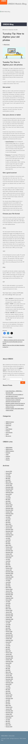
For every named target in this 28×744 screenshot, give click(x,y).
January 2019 (9, 612)
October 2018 (9, 617)
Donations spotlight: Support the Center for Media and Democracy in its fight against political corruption (15, 405)
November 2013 (9, 712)
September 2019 (9, 598)
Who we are (8, 436)
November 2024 (9, 489)
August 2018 (8, 621)
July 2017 (8, 643)
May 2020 (8, 584)
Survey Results (9, 432)
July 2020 (8, 580)
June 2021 (8, 561)
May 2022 (8, 541)
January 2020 (9, 591)
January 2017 (9, 654)
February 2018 (9, 631)
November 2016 (9, 658)
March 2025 (8, 482)
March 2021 (8, 566)
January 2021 (9, 570)
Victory (7, 434)
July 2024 (8, 496)
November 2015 (9, 679)
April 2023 (8, 522)
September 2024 (9, 492)
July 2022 (8, 538)
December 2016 (9, 656)
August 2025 (9, 473)
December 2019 (9, 592)
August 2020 (9, 578)
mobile (20, 368)
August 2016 (8, 663)
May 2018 (8, 626)
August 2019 (8, 599)
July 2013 (8, 719)
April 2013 (8, 723)
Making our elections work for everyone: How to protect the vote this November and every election (13, 341)
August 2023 (9, 515)
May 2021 (8, 563)
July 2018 (8, 622)
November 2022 (9, 531)
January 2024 (9, 506)
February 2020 (9, 589)
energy (4, 369)
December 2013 (9, 710)
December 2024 (9, 487)
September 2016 (9, 661)
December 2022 (9, 529)
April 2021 (8, 564)
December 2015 (9, 677)
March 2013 (8, 724)
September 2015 (9, 682)
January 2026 (9, 471)
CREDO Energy (9, 449)
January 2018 (9, 633)
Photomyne (8, 155)
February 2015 (9, 695)
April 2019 (8, 607)
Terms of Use (11, 735)
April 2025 (8, 480)
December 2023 (9, 508)
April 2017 (8, 649)
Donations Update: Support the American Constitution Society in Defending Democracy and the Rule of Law (15, 399)
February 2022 (9, 547)
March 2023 (8, 524)
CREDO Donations (10, 422)
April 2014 (8, 703)
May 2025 (8, 478)
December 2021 (9, 550)
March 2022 (8, 545)
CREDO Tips (8, 423)
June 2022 (8, 540)
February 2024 (9, 504)
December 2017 (9, 635)
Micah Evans (7, 44)
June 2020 (8, 582)
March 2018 (8, 629)
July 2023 (8, 517)
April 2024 (8, 501)
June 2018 (8, 624)
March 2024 (8, 503)
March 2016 (8, 672)
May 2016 (8, 668)
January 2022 (9, 548)
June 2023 (8, 518)
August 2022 (9, 536)
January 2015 (9, 696)
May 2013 (8, 721)
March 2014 (8, 705)
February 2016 (9, 673)
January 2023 (9, 527)
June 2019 (8, 603)
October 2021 (9, 554)
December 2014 (9, 698)
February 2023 (9, 526)
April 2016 (8, 670)
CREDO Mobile (9, 447)
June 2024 (8, 497)
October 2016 (9, 659)
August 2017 (8, 642)
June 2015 (8, 687)
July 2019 (8, 601)
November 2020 (9, 573)
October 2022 (9, 533)
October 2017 (9, 638)
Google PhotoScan (10, 141)
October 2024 (9, 490)
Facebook (8, 452)
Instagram (8, 456)
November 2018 (9, 615)
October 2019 (9, 596)
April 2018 (8, 628)
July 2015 (8, 686)
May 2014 (8, 702)
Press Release (9, 429)
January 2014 (9, 709)
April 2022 (8, 543)
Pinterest (8, 459)
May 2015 (8, 689)
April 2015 (8, 691)
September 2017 (9, 640)
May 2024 (8, 499)
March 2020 (8, 587)
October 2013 (9, 714)
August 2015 (8, 684)
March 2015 (8, 693)
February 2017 (9, 652)
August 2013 (8, 717)
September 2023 (9, 513)
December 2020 (9, 571)
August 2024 (9, 494)
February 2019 (9, 610)
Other (7, 427)
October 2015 (9, 680)
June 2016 (8, 666)
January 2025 (9, 485)
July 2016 (8, 665)
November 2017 (9, 636)
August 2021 (8, 557)
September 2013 (9, 716)
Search (4, 379)
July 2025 (8, 474)
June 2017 (8, 645)
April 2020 (8, 585)
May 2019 (8, 605)
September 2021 (9, 555)
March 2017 (8, 651)
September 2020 (9, 577)
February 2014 (9, 707)
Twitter (7, 454)
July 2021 (8, 559)
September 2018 (9, 619)
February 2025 (9, 483)
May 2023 (8, 520)
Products (10, 337)
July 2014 (8, 700)
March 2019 (8, 608)
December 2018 (9, 614)
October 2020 (9, 575)
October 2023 (9, 511)
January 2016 (9, 675)
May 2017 (8, 647)
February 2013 (9, 726)
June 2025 (8, 476)
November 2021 (9, 552)
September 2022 (9, 534)
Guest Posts (8, 425)
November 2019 (9, 594)
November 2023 (9, 510)
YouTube (8, 458)
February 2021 (9, 568)
